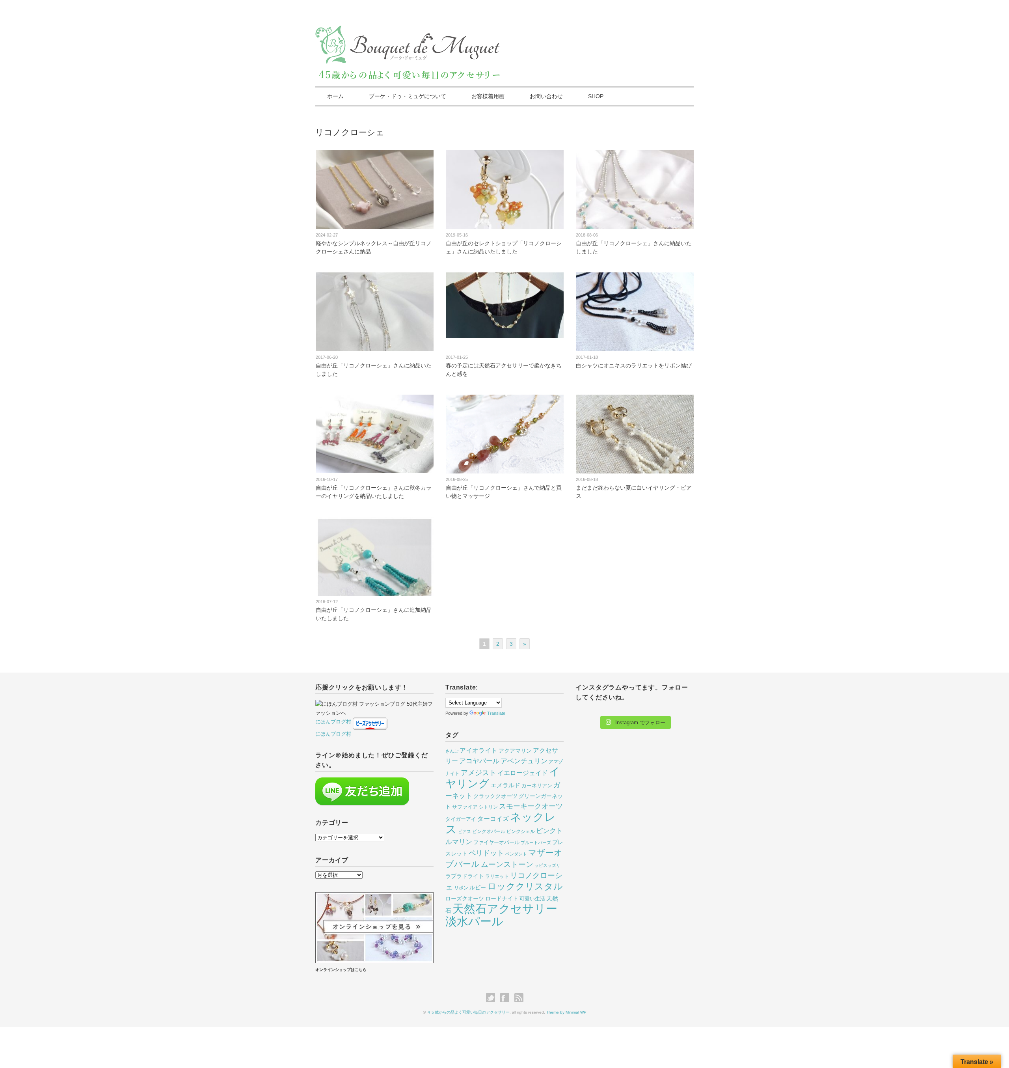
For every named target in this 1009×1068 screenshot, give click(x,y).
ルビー (477, 887)
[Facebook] (506, 997)
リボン (461, 887)
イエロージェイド (522, 773)
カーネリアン (536, 785)
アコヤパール (479, 761)
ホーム (335, 96)
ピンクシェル (520, 831)
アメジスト (478, 772)
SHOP (595, 96)
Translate (496, 713)
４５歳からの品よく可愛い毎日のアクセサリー (468, 1012)
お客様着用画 (487, 96)
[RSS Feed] (518, 997)
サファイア (465, 807)
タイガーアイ (460, 819)
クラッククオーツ (495, 796)
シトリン (488, 807)
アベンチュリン (524, 761)
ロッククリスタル (525, 886)
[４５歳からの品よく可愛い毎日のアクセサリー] (408, 32)
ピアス (464, 831)
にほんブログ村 (333, 722)
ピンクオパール (488, 831)
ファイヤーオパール (496, 842)
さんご (451, 751)
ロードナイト (501, 898)
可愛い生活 (532, 899)
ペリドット (486, 853)
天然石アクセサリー (504, 908)
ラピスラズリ (547, 865)
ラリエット (497, 876)
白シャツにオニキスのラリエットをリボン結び (634, 365)
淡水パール (474, 921)
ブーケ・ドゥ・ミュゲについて (407, 96)
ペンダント (516, 854)
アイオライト (478, 750)
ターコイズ (493, 818)
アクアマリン (515, 750)
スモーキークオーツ (531, 806)
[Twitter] (492, 997)
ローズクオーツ (464, 898)
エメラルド (505, 785)
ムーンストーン (507, 864)
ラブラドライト (464, 876)
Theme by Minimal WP (566, 1012)
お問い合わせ (546, 96)
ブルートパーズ (536, 842)
